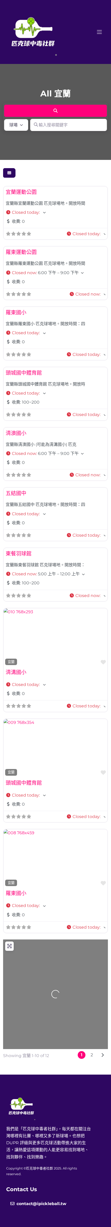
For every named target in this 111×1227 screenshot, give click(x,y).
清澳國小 (16, 433)
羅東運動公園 (21, 252)
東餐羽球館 (18, 554)
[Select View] (9, 173)
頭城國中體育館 (24, 373)
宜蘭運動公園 (21, 192)
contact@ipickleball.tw (41, 1203)
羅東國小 (16, 312)
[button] (55, 212)
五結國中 (16, 493)
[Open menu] (99, 32)
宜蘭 (11, 662)
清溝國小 (16, 672)
